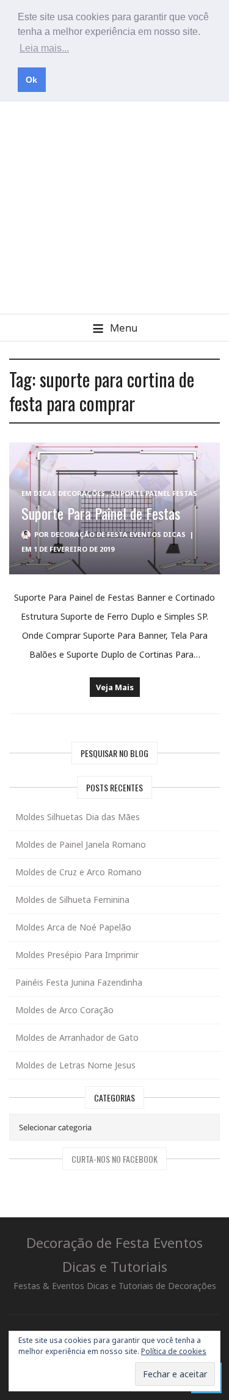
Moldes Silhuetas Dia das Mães (77, 817)
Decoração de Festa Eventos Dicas (118, 534)
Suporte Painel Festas (154, 493)
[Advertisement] (114, 193)
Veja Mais (115, 687)
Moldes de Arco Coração (64, 1010)
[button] (114, 327)
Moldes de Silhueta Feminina (72, 899)
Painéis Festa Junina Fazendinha (78, 982)
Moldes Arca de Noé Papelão (73, 927)
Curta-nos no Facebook (114, 1158)
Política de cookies (173, 1351)
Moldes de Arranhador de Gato (77, 1037)
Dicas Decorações (69, 493)
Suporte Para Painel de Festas (100, 513)
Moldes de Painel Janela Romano (80, 844)
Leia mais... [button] (44, 48)
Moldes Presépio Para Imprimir (77, 955)
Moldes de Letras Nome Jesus (75, 1065)
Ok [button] (31, 80)
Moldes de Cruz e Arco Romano (78, 872)
